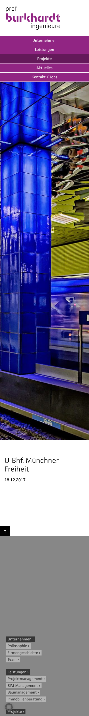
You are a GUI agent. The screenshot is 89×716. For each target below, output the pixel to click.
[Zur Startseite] (33, 18)
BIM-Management (23, 685)
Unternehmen (44, 40)
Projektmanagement (25, 678)
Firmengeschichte (23, 653)
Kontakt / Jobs (44, 77)
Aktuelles (45, 68)
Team (12, 659)
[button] (9, 707)
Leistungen (44, 49)
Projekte (44, 59)
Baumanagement (22, 692)
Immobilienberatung (25, 699)
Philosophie (17, 646)
